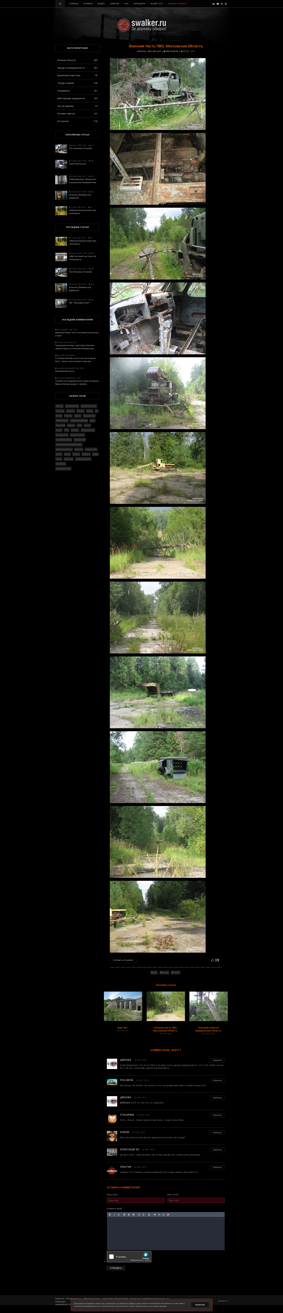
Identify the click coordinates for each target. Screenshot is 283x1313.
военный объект (77, 435)
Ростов (59, 430)
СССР (66, 430)
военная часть (62, 435)
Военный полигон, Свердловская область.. (208, 1029)
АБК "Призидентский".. (80, 302)
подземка (86, 454)
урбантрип (68, 459)
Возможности (74, 1298)
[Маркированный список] (139, 1215)
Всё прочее (77, 121)
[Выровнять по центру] (129, 1215)
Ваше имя (112, 1194)
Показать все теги (63, 468)
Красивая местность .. (65, 371)
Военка (59, 416)
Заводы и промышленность (77, 67)
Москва (165, 972)
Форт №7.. (123, 1027)
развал (95, 454)
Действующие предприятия (77, 98)
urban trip (60, 411)
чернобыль (60, 464)
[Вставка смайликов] (149, 1215)
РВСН (79, 425)
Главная (73, 3)
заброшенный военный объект (69, 444)
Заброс (78, 416)
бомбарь (75, 430)
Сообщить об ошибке (123, 960)
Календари (139, 3)
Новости (59, 1298)
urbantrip (70, 411)
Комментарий (114, 1208)
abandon (59, 406)
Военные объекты (77, 60)
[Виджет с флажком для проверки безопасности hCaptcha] (129, 1256)
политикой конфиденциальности (87, 1306)
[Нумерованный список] (143, 1215)
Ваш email (172, 1194)
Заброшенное (89, 416)
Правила (88, 3)
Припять (71, 425)
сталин (58, 459)
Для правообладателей (115, 1298)
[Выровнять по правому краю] (133, 1215)
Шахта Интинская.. (78, 163)
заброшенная (79, 440)
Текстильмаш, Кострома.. (81, 148)
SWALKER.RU (61, 1304)
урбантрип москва (83, 459)
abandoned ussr (72, 406)
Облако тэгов (77, 395)
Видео (101, 3)
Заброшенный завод (79, 420)
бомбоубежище (87, 430)
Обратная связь (92, 1298)
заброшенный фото (64, 449)
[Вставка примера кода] (159, 1215)
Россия (87, 425)
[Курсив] (114, 1215)
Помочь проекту (177, 3)
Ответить (217, 1060)
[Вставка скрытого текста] (168, 1215)
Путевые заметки (77, 113)
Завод (92, 420)
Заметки (114, 3)
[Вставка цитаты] (155, 1215)
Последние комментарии (77, 319)
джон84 (125, 1059)
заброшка (79, 449)
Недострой (60, 425)
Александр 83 (171, 51)
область (76, 454)
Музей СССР (156, 3)
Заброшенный (62, 420)
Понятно (200, 1305)
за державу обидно (63, 440)
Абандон (80, 411)
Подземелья (77, 90)
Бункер (90, 411)
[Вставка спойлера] (163, 1215)
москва (67, 454)
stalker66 (127, 1114)
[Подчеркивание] (118, 1215)
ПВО (155, 972)
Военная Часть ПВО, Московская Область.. (165, 1029)
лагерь (59, 454)
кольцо (177, 972)
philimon (126, 1080)
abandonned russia (88, 406)
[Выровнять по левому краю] (124, 1215)
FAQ (126, 3)
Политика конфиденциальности (147, 1298)
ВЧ (97, 411)
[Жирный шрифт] (110, 1215)
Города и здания (77, 83)
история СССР (91, 449)
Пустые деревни (77, 106)
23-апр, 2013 (155, 51)
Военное (141, 51)
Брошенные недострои (77, 75)
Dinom (124, 1132)
